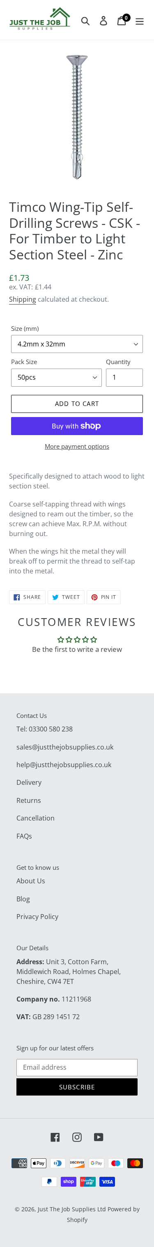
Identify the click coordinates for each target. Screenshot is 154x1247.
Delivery (28, 782)
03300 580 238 (51, 729)
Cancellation (35, 818)
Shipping (22, 299)
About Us (30, 880)
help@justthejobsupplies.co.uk (63, 764)
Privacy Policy (37, 916)
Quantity (118, 362)
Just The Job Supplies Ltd (72, 1209)
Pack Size (24, 362)
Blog (23, 898)
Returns (28, 800)
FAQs (24, 836)
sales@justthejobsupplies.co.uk (64, 747)
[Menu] (140, 20)
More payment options (77, 446)
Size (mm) (25, 328)
